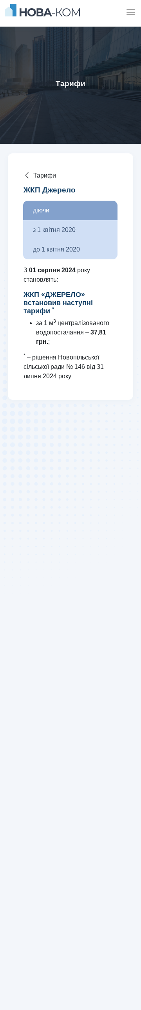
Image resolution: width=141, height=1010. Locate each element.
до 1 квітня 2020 (56, 249)
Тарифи (44, 175)
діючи (41, 210)
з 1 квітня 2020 (54, 229)
